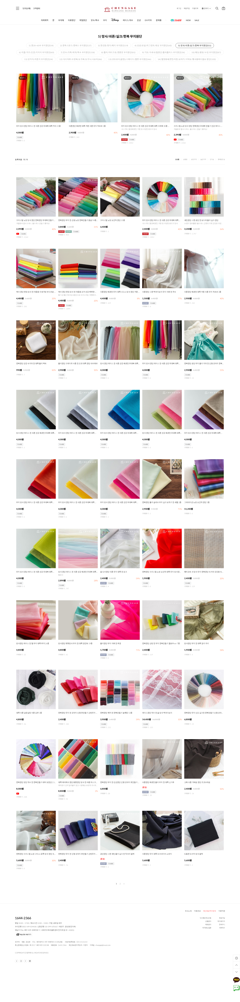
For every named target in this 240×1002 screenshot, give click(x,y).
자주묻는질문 (206, 928)
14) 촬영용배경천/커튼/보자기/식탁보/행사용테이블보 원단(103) (187, 59)
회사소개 (188, 911)
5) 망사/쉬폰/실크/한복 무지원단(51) (194, 45)
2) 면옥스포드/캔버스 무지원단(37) (76, 45)
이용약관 (221, 911)
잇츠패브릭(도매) (205, 918)
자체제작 (44, 20)
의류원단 (71, 20)
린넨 (139, 20)
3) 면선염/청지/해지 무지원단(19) (113, 45)
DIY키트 (148, 20)
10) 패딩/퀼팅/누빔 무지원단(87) (206, 52)
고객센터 (36, 8)
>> (123, 884)
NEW (188, 20)
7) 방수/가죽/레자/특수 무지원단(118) (78, 52)
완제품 (159, 20)
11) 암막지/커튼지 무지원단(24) (38, 59)
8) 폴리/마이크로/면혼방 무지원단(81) (118, 52)
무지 (105, 20)
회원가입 (187, 8)
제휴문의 (208, 925)
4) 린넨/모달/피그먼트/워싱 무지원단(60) (153, 45)
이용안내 (197, 911)
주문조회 (195, 8)
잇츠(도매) (26, 8)
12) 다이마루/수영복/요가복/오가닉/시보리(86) (80, 59)
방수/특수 (95, 20)
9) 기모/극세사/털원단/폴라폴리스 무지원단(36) (163, 52)
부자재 (61, 20)
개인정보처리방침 (209, 911)
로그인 (179, 8)
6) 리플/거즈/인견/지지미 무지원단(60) (36, 52)
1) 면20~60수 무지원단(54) (41, 45)
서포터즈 (222, 928)
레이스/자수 (128, 20)
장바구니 (222, 925)
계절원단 (83, 20)
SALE (197, 20)
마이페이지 (221, 921)
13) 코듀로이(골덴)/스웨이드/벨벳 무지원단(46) (129, 59)
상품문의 (208, 921)
